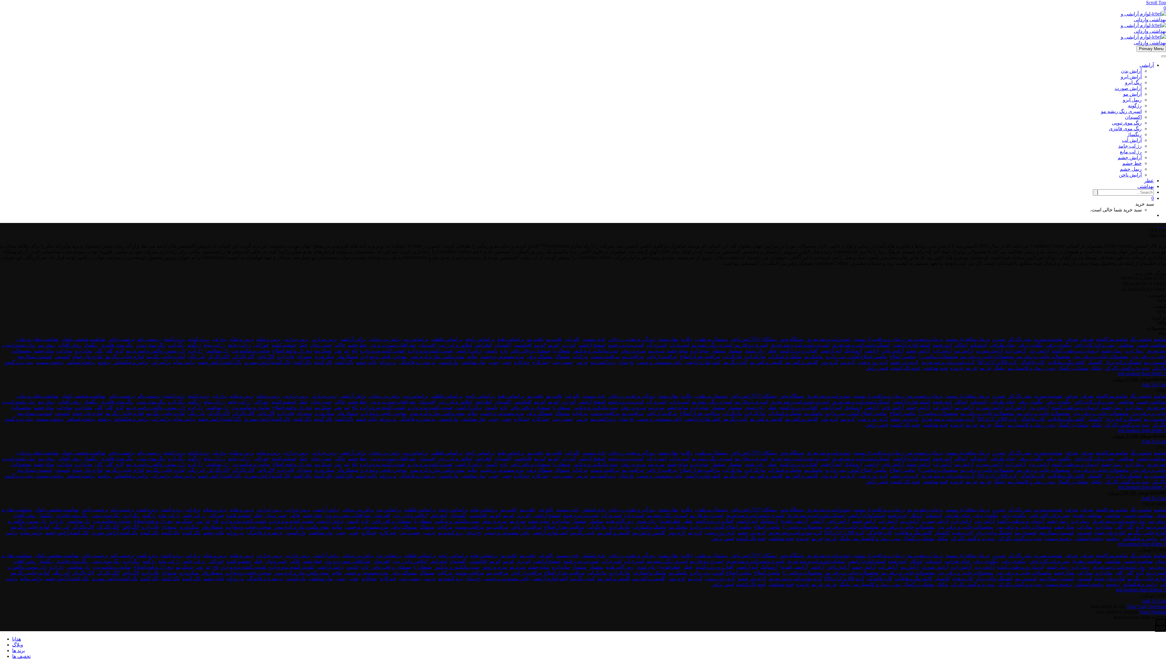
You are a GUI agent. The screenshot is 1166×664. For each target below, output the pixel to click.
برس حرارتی (324, 339)
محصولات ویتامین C (938, 356)
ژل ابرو (195, 350)
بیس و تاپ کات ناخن (1094, 344)
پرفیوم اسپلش (80, 362)
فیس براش (877, 368)
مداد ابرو (83, 350)
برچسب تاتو (149, 339)
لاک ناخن (265, 356)
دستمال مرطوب (711, 339)
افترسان (426, 344)
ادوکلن (960, 344)
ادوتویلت (978, 344)
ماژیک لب (732, 356)
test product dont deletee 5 (1141, 589)
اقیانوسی (522, 344)
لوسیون (62, 356)
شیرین (998, 339)
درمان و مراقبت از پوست (879, 339)
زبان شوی (755, 350)
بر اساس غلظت (447, 339)
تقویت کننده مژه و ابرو (430, 350)
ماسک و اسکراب (785, 356)
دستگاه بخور (791, 339)
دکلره (686, 339)
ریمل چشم (1131, 169)
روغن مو (47, 344)
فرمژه (956, 368)
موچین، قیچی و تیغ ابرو (384, 356)
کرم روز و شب (872, 362)
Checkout (1156, 606)
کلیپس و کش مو (801, 362)
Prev (1160, 622)
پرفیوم (104, 362)
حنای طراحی (1002, 344)
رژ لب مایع (1131, 151)
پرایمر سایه (184, 362)
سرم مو (656, 350)
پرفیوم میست (50, 362)
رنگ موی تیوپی (1127, 122)
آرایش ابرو (1131, 76)
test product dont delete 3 (1142, 487)
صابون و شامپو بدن (250, 350)
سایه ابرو (699, 350)
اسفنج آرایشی (591, 344)
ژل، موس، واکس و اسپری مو (156, 350)
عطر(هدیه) (670, 521)
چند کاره (540, 362)
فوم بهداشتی (935, 368)
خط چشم (1132, 163)
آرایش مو (1132, 94)
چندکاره (522, 362)
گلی (109, 350)
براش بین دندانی (385, 339)
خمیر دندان (321, 344)
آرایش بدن (1131, 71)
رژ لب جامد (1130, 146)
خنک (303, 344)
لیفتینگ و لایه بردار (1123, 362)
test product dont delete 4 (1142, 543)
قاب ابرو (285, 356)
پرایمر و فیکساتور (130, 362)
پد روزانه (388, 362)
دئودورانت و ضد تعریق (828, 339)
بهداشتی (1145, 186)
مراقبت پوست (604, 356)
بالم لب (572, 339)
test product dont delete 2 (1142, 430)
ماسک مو (813, 356)
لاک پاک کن (243, 356)
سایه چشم (677, 350)
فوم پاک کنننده (905, 368)
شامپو (1160, 339)
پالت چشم (366, 362)
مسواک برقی (539, 356)
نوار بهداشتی (473, 362)
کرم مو (847, 362)
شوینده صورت (1048, 339)
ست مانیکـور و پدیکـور (595, 350)
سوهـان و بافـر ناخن (530, 350)
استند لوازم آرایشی (911, 344)
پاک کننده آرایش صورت (267, 362)
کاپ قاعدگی (1032, 362)
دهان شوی (668, 339)
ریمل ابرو (1132, 99)
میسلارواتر (347, 356)
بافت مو (554, 339)
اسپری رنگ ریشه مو (1121, 111)
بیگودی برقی (1058, 344)
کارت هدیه (962, 532)
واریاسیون (448, 362)
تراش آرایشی (468, 350)
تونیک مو (323, 350)
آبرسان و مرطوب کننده (1075, 350)
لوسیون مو (1155, 362)
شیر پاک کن (1019, 339)
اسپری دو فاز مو (751, 344)
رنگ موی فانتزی (1125, 128)
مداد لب (64, 350)
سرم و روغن (633, 350)
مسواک (562, 356)
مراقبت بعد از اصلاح (700, 356)
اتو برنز (568, 344)
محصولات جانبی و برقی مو (1043, 356)
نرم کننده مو (603, 362)
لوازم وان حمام (87, 356)
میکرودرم (324, 356)
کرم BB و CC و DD (997, 362)
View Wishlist (1152, 611)
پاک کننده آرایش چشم (219, 362)
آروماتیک (853, 350)
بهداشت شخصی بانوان (83, 339)
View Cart (1136, 606)
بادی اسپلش (593, 509)
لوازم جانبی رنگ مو (165, 356)
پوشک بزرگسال (1073, 368)
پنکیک (1096, 368)
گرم (119, 350)
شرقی (1086, 339)
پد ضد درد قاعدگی (417, 362)
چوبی (506, 362)
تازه (503, 350)
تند (346, 350)
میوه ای (304, 356)
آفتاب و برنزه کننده (798, 350)
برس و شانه (268, 339)
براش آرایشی (352, 339)
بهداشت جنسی (1151, 344)
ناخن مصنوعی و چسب (659, 362)
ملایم (472, 356)
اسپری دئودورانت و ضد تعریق (799, 344)
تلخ (354, 350)
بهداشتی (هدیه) (1087, 515)
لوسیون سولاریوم (34, 356)
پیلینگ (999, 368)
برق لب (219, 339)
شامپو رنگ (1140, 339)
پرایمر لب (160, 362)
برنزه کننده (199, 339)
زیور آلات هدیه (620, 521)
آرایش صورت (1128, 88)
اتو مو (553, 344)
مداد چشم (44, 350)
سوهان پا (562, 350)
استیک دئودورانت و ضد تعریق (861, 344)
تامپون (490, 350)
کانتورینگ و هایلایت (1066, 362)
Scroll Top (1156, 2)
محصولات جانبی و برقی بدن (1101, 356)
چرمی (582, 362)
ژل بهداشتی (217, 350)
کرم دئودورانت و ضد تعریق (948, 362)
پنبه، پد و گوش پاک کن (1127, 368)
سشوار (735, 350)
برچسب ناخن (121, 339)
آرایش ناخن (1130, 174)
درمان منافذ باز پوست (967, 339)
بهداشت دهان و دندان (37, 339)
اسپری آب (679, 344)
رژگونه (1135, 105)
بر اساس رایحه (480, 339)
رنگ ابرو (1133, 82)
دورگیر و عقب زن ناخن (631, 339)
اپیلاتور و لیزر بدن (455, 344)
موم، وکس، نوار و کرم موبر (437, 356)
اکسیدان (1133, 117)
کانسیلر (1095, 362)
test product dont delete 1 (1142, 373)
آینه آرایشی (831, 350)
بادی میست (594, 339)
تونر (338, 350)
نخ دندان (626, 362)
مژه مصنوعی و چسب (502, 356)
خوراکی (261, 344)
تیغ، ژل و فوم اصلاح (292, 350)
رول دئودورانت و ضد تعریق (1119, 521)
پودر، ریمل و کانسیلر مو (1031, 368)
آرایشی (1147, 65)
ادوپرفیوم (942, 344)
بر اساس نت (415, 339)
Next (1160, 628)
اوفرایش (483, 344)
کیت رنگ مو (735, 362)
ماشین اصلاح (902, 356)
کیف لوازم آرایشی (702, 362)
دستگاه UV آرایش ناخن (753, 339)
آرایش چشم (1130, 157)
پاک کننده (344, 362)
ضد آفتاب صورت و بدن (393, 344)
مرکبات (580, 356)
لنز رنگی (196, 356)
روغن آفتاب (69, 344)
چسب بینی (562, 362)
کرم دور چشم (904, 362)
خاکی (339, 344)
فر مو (985, 368)
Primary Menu (1151, 48)
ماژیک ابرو (755, 356)
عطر (1149, 180)
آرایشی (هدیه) (793, 521)
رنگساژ (1134, 134)
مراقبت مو (633, 356)
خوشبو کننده (283, 344)
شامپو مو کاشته (1112, 339)
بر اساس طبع (511, 339)
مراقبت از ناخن (661, 356)
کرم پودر (829, 362)
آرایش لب (1132, 140)
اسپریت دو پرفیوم (626, 344)
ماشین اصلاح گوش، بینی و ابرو (856, 356)
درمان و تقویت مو (925, 339)
